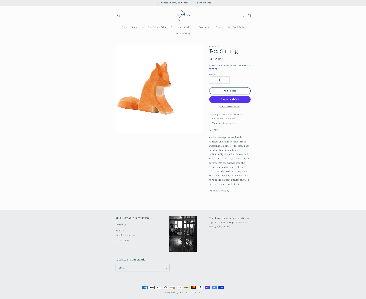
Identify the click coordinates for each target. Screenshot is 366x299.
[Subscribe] (166, 267)
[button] (119, 15)
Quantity (213, 74)
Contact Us (121, 224)
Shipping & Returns (125, 235)
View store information (224, 123)
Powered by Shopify (193, 293)
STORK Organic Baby (178, 293)
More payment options (230, 106)
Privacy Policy (122, 240)
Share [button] (215, 129)
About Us (120, 230)
